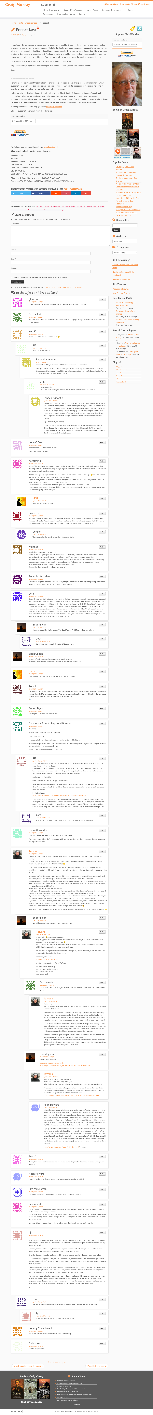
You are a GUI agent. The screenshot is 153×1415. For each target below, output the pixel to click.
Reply (102, 299)
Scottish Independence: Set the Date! (67, 1391)
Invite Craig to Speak (66, 14)
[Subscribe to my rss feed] (43, 4)
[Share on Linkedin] (76, 193)
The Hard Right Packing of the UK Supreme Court (71, 1389)
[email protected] (51, 147)
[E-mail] (47, 4)
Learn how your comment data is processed (63, 287)
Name (13, 250)
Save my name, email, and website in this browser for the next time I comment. (40, 277)
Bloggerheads (120, 367)
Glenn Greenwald (121, 370)
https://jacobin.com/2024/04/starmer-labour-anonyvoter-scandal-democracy (59, 795)
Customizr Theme (93, 1411)
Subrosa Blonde (121, 382)
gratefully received (54, 106)
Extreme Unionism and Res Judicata (67, 1400)
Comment (15, 223)
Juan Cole (119, 373)
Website (13, 268)
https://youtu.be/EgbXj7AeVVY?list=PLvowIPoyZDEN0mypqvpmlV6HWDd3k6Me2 (72, 1095)
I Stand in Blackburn (96, 1366)
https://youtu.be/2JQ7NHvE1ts (47, 959)
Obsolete (119, 379)
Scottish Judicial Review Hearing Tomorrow (69, 1383)
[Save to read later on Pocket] (66, 193)
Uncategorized (31, 23)
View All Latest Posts (72, 189)
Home (13, 23)
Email (13, 259)
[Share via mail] (86, 193)
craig (33, 35)
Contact (130, 10)
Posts (20, 23)
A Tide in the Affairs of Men (127, 184)
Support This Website (73, 10)
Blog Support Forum (121, 293)
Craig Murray (17, 4)
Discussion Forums (120, 289)
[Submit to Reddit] (56, 193)
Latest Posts (92, 10)
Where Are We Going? (63, 1397)
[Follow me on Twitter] (51, 4)
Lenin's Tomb (120, 376)
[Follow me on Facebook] (55, 4)
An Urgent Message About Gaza (28, 1366)
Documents (48, 14)
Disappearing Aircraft (121, 279)
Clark (35, 498)
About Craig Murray (51, 10)
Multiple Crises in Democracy (128, 210)
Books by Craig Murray (112, 10)
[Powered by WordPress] (75, 1411)
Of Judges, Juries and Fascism (66, 1380)
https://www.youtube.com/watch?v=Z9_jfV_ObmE (61, 1147)
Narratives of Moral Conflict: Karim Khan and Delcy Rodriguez (128, 201)
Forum (82, 14)
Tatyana (33, 851)
